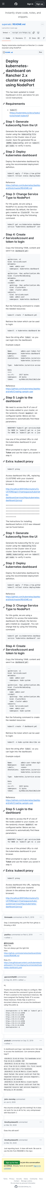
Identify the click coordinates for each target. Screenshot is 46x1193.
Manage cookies (26, 1181)
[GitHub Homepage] (16, 1186)
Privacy (11, 1179)
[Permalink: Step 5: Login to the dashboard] (4, 399)
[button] (34, 32)
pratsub (7, 1040)
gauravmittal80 (10, 977)
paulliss (7, 935)
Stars (35, 38)
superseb (6, 24)
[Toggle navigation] (3, 3)
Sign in (30, 4)
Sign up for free (12, 1163)
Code (8, 38)
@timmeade (9, 943)
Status (26, 1179)
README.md (19, 24)
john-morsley (9, 1099)
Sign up (39, 4)
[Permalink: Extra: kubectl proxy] (4, 461)
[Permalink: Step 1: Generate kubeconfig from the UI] (4, 123)
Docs (41, 1179)
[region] (23, 483)
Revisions (20, 38)
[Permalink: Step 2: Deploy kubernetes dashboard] (4, 153)
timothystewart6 (11, 1122)
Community (33, 1179)
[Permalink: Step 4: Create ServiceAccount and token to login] (4, 238)
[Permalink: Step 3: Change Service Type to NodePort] (4, 195)
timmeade (8, 917)
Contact (16, 1181)
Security (19, 1179)
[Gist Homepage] (16, 4)
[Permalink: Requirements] (4, 103)
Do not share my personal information (23, 1183)
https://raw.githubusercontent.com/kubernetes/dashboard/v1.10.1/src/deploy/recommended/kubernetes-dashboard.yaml (23, 964)
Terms (5, 1179)
